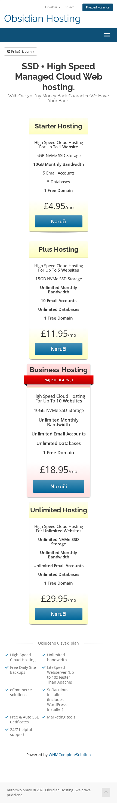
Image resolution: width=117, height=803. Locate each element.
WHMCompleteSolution (70, 754)
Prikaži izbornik (22, 51)
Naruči (58, 221)
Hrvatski (51, 7)
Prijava (69, 7)
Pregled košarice (97, 7)
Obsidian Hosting (42, 18)
